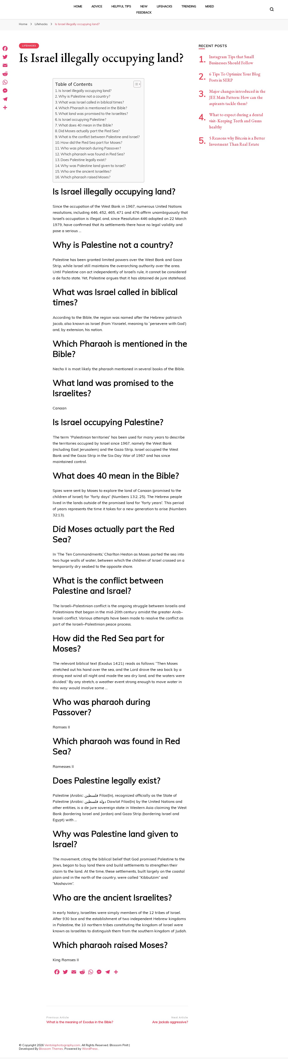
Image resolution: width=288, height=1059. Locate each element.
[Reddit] (5, 74)
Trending (189, 6)
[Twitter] (5, 57)
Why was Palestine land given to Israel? (93, 165)
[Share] (5, 107)
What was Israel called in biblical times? (91, 102)
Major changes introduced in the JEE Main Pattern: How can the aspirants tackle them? (237, 97)
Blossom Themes (51, 1049)
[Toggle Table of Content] (135, 84)
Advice (97, 6)
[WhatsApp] (5, 82)
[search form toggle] (272, 9)
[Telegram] (5, 99)
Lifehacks (164, 6)
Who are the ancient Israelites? (86, 171)
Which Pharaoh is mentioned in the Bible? (92, 108)
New (144, 6)
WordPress (90, 1049)
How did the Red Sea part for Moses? (91, 142)
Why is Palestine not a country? (84, 96)
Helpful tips (121, 6)
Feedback (143, 12)
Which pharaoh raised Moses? (85, 177)
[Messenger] (5, 90)
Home (78, 6)
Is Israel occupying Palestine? (82, 119)
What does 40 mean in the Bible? (85, 125)
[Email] (5, 65)
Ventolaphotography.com (62, 1045)
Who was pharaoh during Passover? (91, 148)
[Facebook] (5, 48)
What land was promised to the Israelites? (93, 113)
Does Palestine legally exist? (83, 159)
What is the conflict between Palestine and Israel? (99, 137)
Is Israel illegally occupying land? (85, 90)
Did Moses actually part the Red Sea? (89, 131)
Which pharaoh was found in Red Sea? (93, 154)
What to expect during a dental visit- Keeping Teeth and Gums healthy (236, 121)
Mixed (209, 6)
